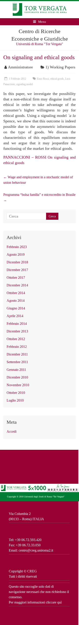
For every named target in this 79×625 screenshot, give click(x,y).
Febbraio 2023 (17, 247)
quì (59, 602)
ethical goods (57, 78)
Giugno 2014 (16, 308)
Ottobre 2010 (16, 393)
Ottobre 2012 (16, 339)
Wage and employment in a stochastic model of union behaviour (38, 179)
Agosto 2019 (16, 254)
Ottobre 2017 (16, 277)
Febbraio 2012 (17, 346)
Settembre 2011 (17, 362)
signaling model (24, 84)
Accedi (11, 431)
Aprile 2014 (15, 316)
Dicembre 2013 (17, 331)
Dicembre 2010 (17, 377)
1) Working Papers (60, 67)
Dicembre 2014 (17, 285)
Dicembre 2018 (17, 262)
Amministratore (20, 67)
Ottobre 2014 (16, 293)
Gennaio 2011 (16, 369)
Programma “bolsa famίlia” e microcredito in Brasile (39, 197)
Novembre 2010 (18, 385)
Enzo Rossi (43, 78)
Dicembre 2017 (17, 270)
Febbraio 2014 (17, 323)
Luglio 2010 (15, 400)
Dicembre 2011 (17, 354)
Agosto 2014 (16, 300)
